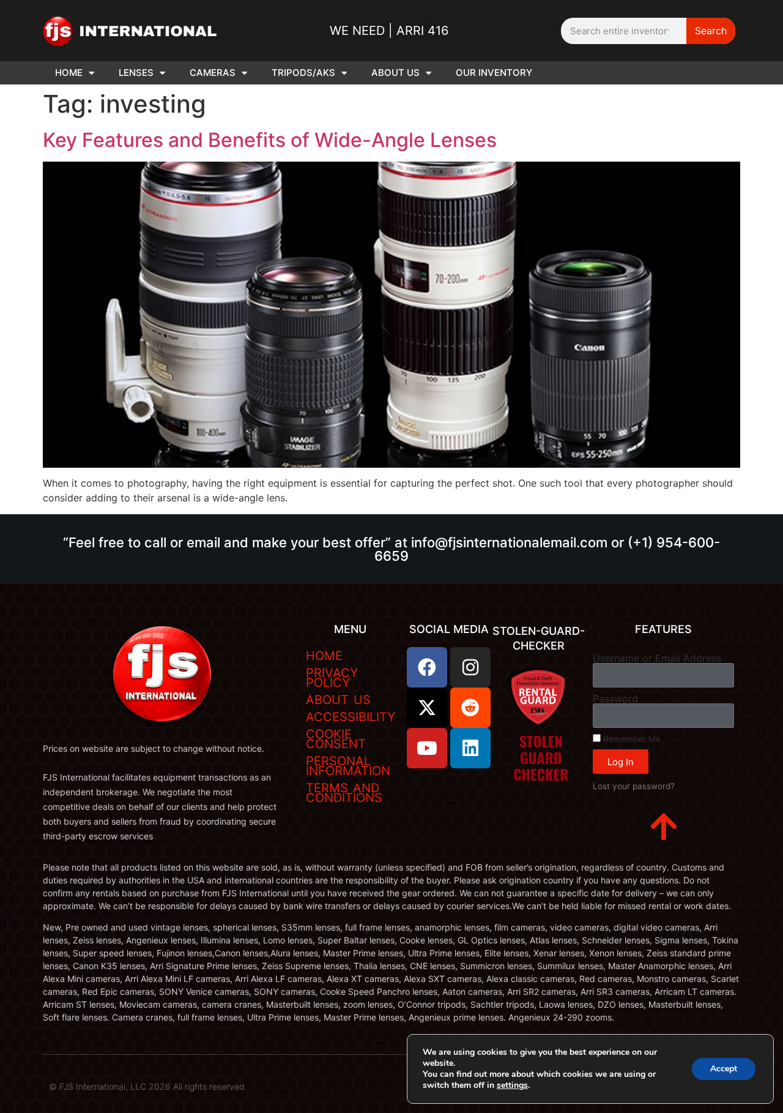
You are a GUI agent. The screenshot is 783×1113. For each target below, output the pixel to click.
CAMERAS (213, 72)
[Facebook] (427, 667)
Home (324, 655)
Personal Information (348, 766)
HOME (69, 72)
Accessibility (350, 717)
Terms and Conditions (344, 793)
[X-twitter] (427, 708)
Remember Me (631, 739)
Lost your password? (634, 786)
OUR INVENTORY (494, 72)
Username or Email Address (657, 658)
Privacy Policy (332, 677)
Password (615, 698)
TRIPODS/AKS (303, 72)
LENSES (136, 72)
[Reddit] (470, 708)
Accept (723, 1068)
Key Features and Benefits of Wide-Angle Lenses (270, 140)
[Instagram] (470, 667)
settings (512, 1085)
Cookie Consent (336, 739)
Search (711, 30)
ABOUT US (395, 72)
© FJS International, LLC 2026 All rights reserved (147, 1086)
